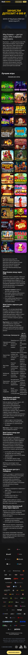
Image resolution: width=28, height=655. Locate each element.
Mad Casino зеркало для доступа (11, 260)
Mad (6, 2)
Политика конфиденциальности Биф (14, 633)
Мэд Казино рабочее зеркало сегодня (12, 262)
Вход (25, 1)
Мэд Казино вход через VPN (10, 259)
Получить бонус (14, 652)
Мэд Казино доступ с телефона (11, 265)
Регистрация (19, 1)
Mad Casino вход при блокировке (11, 264)
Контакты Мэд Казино (14, 634)
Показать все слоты (14, 77)
